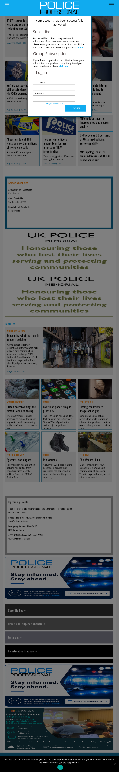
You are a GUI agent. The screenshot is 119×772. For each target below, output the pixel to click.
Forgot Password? (54, 103)
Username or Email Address (39, 81)
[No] (115, 763)
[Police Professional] (59, 7)
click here (78, 47)
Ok (60, 767)
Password (40, 93)
